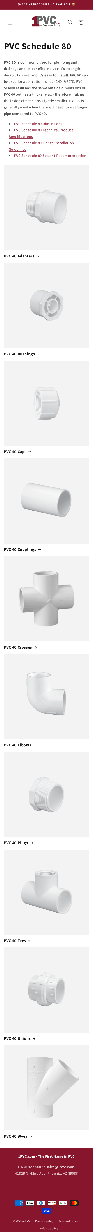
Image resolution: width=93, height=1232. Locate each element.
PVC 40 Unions (17, 1038)
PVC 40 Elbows (17, 745)
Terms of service (69, 1221)
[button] (10, 22)
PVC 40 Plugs (16, 842)
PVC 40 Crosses (18, 647)
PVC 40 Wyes (16, 1136)
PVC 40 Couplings (20, 549)
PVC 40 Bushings (19, 353)
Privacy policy (44, 1221)
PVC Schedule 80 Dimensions (38, 123)
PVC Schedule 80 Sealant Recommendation (50, 155)
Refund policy (49, 1228)
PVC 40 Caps (15, 451)
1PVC (26, 1221)
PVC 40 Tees (15, 940)
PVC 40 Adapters (19, 256)
